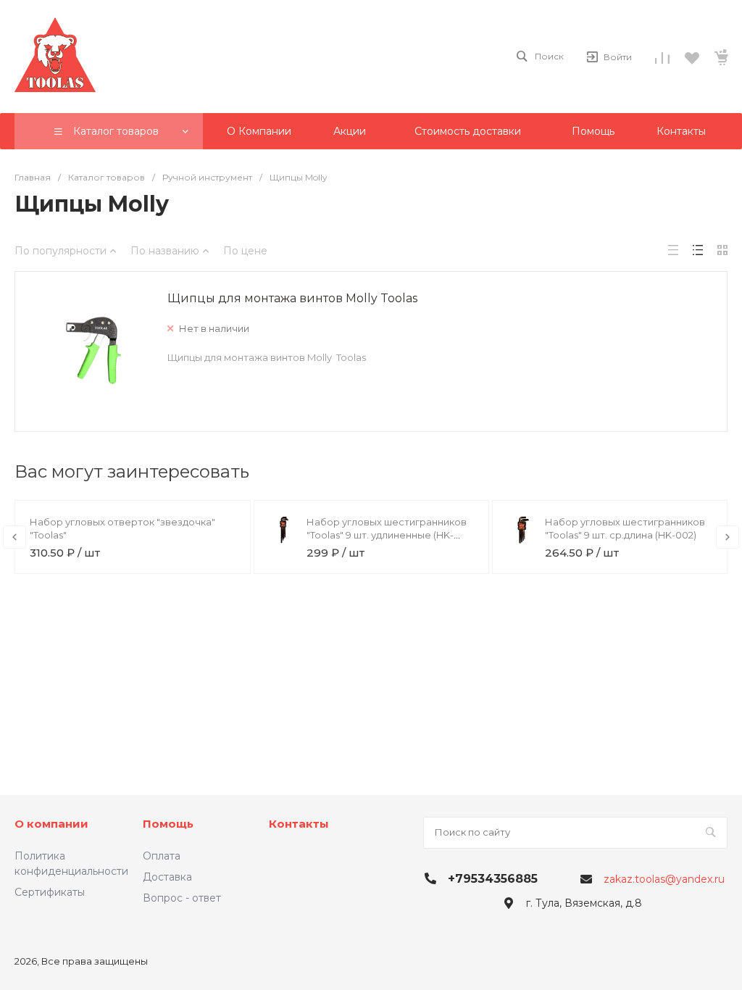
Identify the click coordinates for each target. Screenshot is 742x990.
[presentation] (14, 537)
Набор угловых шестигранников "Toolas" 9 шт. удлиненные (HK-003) (387, 535)
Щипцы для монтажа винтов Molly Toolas (292, 298)
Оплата (161, 855)
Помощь (168, 824)
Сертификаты (49, 892)
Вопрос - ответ (182, 897)
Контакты (299, 824)
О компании (51, 824)
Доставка (167, 876)
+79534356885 (493, 879)
